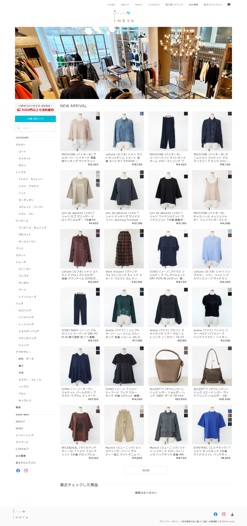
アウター (21, 144)
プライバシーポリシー (169, 521)
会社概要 (193, 4)
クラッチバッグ (27, 338)
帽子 (21, 365)
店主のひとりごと (213, 4)
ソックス (24, 386)
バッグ (19, 303)
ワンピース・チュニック (32, 227)
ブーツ (22, 289)
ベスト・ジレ (26, 214)
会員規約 (213, 521)
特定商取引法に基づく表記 (194, 521)
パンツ (19, 248)
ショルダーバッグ (29, 331)
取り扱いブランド (174, 4)
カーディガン (26, 200)
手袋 (21, 372)
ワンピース (22, 220)
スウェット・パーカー (31, 207)
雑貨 (18, 407)
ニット (22, 193)
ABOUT (125, 4)
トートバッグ (26, 324)
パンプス (24, 275)
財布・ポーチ (26, 358)
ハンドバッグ (26, 317)
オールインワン (27, 241)
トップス (21, 172)
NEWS (138, 4)
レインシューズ (27, 296)
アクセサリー (23, 352)
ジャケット (25, 158)
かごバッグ (25, 310)
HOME (111, 4)
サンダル (24, 282)
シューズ (21, 262)
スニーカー (25, 269)
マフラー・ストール (30, 379)
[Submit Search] (18, 128)
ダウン (22, 165)
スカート (21, 255)
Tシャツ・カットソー (31, 179)
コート (22, 151)
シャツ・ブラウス (29, 186)
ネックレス (25, 400)
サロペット (25, 234)
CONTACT (154, 4)
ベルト (22, 393)
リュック (24, 345)
